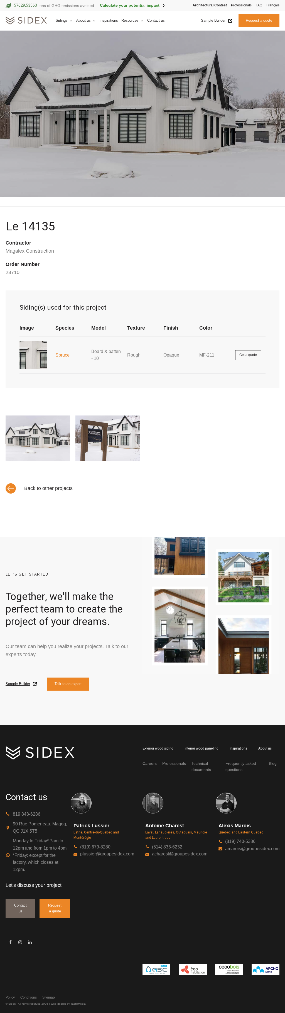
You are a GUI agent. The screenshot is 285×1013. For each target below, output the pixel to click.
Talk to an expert (68, 684)
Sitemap (48, 997)
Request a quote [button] (259, 20)
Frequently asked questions (240, 766)
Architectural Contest (210, 5)
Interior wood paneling (201, 748)
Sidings (62, 20)
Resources (130, 20)
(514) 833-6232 (167, 847)
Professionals (241, 5)
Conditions (28, 997)
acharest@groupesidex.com (179, 854)
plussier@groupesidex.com (107, 854)
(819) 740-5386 (240, 841)
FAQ (259, 5)
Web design (58, 1003)
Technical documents (201, 766)
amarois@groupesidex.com (252, 848)
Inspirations (108, 20)
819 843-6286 (26, 814)
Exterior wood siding (157, 748)
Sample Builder (213, 20)
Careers (149, 763)
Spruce (62, 355)
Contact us (156, 20)
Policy (10, 997)
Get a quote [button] (248, 355)
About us (83, 20)
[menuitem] (270, 5)
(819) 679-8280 (95, 847)
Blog (273, 763)
